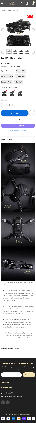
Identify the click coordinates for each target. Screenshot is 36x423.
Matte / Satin (20, 76)
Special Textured (7, 71)
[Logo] (11, 3)
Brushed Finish (6, 82)
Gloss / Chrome (7, 76)
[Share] (32, 113)
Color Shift (18, 82)
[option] (18, 30)
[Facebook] (3, 402)
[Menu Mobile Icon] (2, 3)
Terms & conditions (21, 120)
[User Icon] (27, 3)
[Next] (33, 30)
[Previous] (3, 30)
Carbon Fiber (21, 71)
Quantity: (4, 100)
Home (3, 10)
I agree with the (9, 120)
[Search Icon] (21, 3)
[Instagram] (8, 402)
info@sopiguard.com (15, 397)
